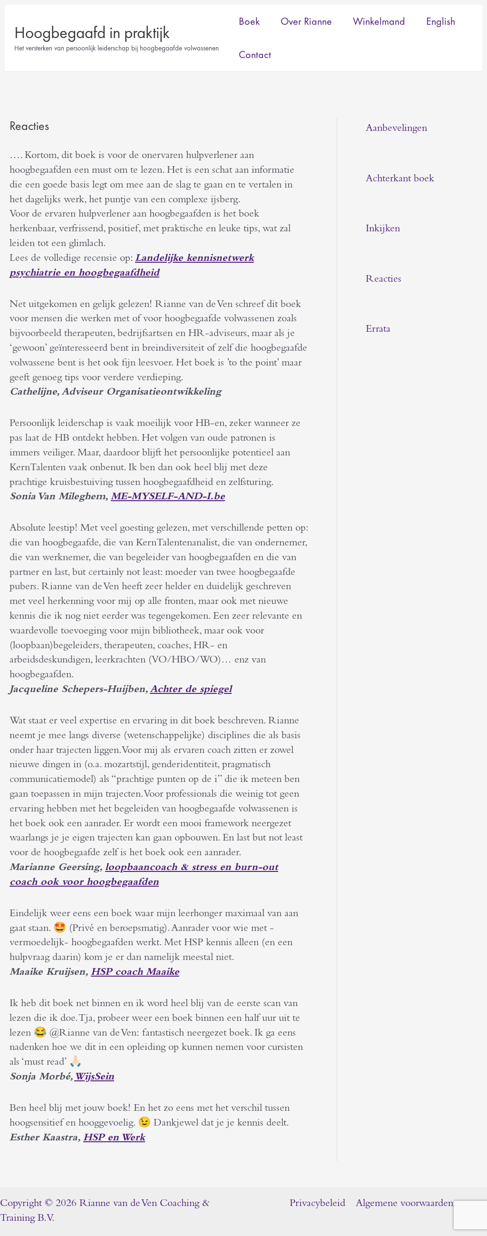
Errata (378, 330)
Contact (255, 54)
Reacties (383, 280)
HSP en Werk (114, 1138)
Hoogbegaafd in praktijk (92, 32)
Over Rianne (306, 21)
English (440, 21)
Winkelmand (379, 21)
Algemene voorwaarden (404, 1204)
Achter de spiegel (191, 690)
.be (168, 497)
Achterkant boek (400, 179)
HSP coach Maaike (135, 973)
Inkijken (383, 229)
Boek (249, 21)
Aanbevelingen (396, 129)
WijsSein (94, 1077)
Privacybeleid (317, 1204)
